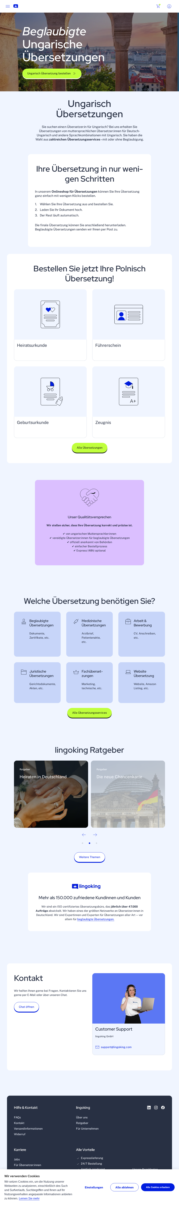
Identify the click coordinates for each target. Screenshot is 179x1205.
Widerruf (19, 1134)
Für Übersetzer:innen (27, 1165)
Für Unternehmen (87, 1128)
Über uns (82, 1117)
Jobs (17, 1159)
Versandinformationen (28, 1128)
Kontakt (19, 1123)
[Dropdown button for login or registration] (169, 6)
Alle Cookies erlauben (158, 1187)
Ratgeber (82, 1123)
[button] (51, 74)
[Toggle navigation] (8, 6)
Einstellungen (94, 1187)
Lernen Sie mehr (29, 1198)
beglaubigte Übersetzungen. (95, 919)
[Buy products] (158, 6)
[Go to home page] (16, 6)
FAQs (17, 1117)
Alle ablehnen (124, 1187)
